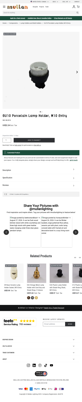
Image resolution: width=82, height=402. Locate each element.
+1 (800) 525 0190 (41, 383)
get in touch (74, 160)
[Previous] (76, 257)
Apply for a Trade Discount (54, 308)
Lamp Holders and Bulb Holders (30, 23)
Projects (41, 7)
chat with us (37, 145)
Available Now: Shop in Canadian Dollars (39, 18)
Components (13, 23)
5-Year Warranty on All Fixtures (63, 18)
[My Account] (74, 6)
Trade (47, 7)
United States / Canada (39, 1)
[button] (40, 111)
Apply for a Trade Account (17, 18)
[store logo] (17, 7)
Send (70, 324)
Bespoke (35, 7)
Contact (76, 1)
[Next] (80, 257)
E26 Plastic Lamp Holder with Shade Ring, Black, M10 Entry (58, 287)
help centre (18, 145)
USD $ (54, 1)
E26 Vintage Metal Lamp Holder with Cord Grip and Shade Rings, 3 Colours (36, 287)
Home (5, 23)
